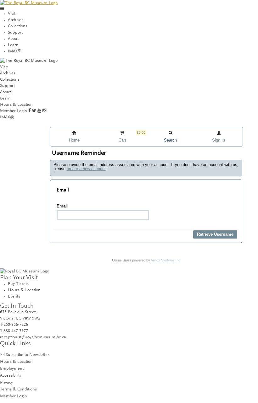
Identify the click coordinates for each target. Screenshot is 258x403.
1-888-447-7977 (14, 331)
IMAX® (7, 117)
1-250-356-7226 (14, 325)
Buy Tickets (18, 284)
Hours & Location (16, 105)
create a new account (86, 168)
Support (15, 32)
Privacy (6, 382)
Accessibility (10, 375)
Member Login (13, 111)
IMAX (14, 51)
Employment (12, 368)
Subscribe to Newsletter (27, 354)
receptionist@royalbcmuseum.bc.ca (33, 337)
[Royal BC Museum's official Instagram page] (44, 111)
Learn (13, 45)
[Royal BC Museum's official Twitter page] (34, 111)
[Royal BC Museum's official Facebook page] (29, 111)
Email (62, 205)
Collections (17, 26)
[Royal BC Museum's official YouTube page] (39, 111)
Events (14, 296)
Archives (15, 20)
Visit (11, 14)
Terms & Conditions (18, 389)
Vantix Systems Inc (165, 260)
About (13, 39)
